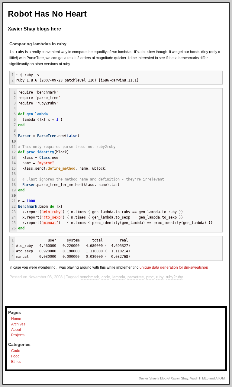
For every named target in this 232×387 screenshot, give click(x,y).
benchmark (89, 277)
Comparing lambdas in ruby (37, 43)
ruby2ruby (174, 277)
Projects (17, 335)
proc (150, 277)
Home (16, 319)
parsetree (135, 277)
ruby (159, 277)
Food (15, 356)
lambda (118, 277)
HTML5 (203, 378)
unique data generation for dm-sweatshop (174, 267)
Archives (18, 324)
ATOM (220, 378)
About (16, 330)
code (106, 277)
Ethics (16, 362)
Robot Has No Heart (47, 13)
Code (15, 351)
